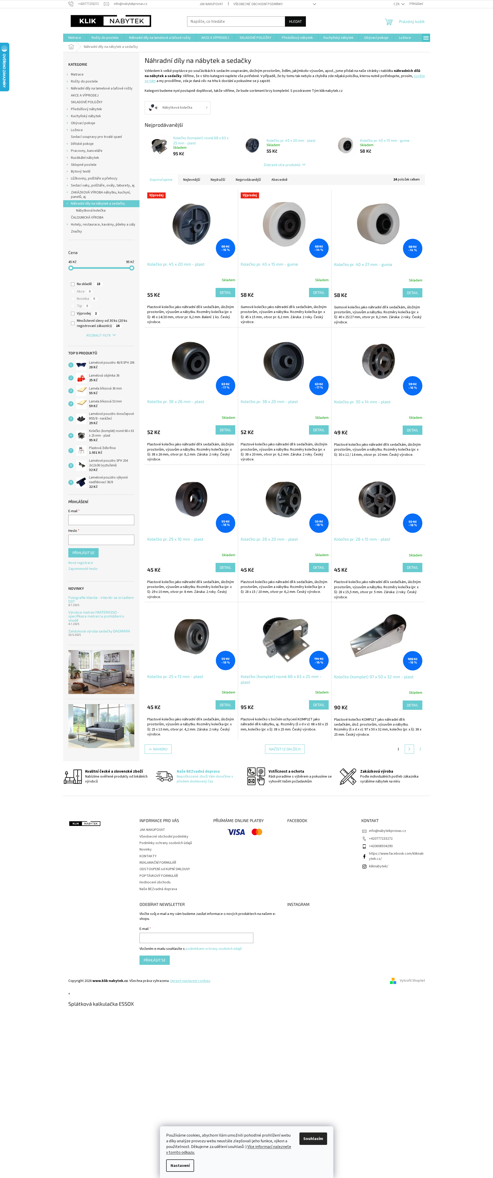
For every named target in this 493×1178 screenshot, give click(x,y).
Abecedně (279, 179)
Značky (76, 231)
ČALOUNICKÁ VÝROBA (87, 217)
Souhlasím (313, 1139)
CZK (397, 4)
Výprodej (87, 313)
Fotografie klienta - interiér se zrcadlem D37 (101, 599)
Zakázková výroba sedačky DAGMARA (99, 631)
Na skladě (88, 284)
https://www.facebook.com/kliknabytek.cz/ (396, 856)
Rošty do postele (84, 81)
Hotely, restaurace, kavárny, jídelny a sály (103, 224)
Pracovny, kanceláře (86, 150)
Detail (225, 292)
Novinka (86, 298)
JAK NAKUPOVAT (211, 4)
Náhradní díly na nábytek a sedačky (98, 203)
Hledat (295, 21)
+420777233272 (381, 838)
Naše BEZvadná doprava (158, 889)
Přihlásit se (83, 552)
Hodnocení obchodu (155, 882)
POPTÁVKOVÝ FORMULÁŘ (158, 875)
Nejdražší (218, 179)
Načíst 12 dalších (284, 749)
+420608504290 (381, 846)
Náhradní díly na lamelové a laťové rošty (102, 88)
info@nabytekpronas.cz (387, 830)
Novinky (145, 849)
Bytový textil (80, 171)
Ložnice (77, 130)
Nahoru (160, 749)
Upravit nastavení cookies (190, 980)
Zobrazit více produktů (282, 164)
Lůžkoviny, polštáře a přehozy (94, 178)
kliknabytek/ (378, 866)
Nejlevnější (191, 179)
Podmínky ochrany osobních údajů (165, 843)
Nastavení (180, 1165)
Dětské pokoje (82, 143)
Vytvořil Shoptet (412, 980)
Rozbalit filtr (98, 335)
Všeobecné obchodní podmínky (258, 4)
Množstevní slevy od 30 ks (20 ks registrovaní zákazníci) (102, 323)
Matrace (77, 74)
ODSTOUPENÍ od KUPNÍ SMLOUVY (164, 869)
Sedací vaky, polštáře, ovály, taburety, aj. (103, 185)
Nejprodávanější (248, 179)
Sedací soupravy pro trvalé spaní (96, 136)
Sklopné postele (84, 164)
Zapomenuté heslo (83, 568)
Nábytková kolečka (91, 210)
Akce (84, 291)
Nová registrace (80, 563)
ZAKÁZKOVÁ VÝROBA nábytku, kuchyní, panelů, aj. (101, 194)
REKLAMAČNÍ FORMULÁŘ (157, 862)
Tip (82, 306)
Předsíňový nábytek (86, 109)
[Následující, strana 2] (409, 749)
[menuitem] (74, 38)
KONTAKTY (148, 856)
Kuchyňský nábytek (86, 116)
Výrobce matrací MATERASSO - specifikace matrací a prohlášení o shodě (96, 616)
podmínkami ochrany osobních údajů (214, 948)
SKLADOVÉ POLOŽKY (86, 102)
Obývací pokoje (83, 123)
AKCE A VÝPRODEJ (85, 95)
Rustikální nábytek (85, 157)
